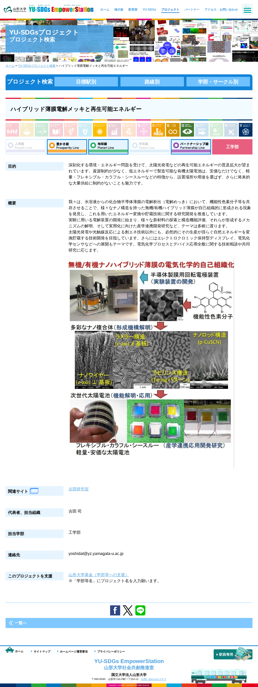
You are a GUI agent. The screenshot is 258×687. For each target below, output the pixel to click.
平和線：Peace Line (150, 146)
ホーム (10, 66)
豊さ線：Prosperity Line (67, 146)
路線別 (152, 81)
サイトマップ (42, 651)
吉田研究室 (79, 489)
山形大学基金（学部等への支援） (99, 575)
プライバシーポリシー (111, 651)
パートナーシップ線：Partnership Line (191, 146)
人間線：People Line (26, 146)
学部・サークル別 (218, 81)
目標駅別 (86, 81)
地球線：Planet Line (108, 146)
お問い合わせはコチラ (153, 679)
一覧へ (21, 623)
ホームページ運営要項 (74, 651)
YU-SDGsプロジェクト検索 (36, 66)
